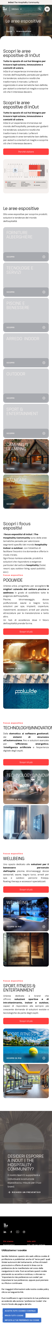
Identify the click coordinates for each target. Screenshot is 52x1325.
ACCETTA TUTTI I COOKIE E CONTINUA (20, 1311)
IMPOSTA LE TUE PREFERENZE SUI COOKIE (22, 1320)
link (21, 1292)
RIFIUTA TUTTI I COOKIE (14, 1315)
